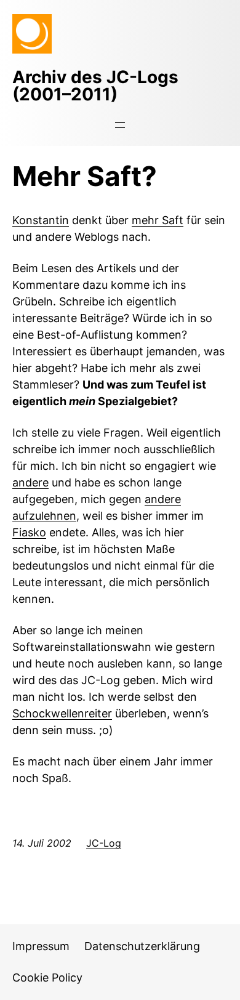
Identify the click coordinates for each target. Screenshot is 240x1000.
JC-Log (103, 843)
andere (30, 482)
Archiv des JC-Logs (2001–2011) (95, 86)
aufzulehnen (44, 515)
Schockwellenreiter (62, 713)
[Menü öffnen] (120, 125)
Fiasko (29, 532)
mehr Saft (157, 220)
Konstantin (40, 220)
